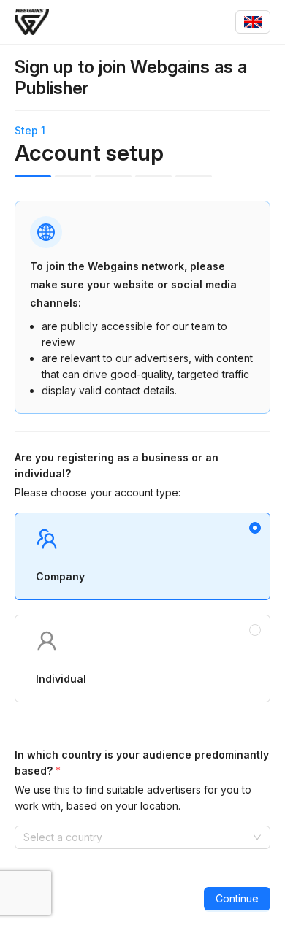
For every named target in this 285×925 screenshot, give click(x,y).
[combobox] (253, 22)
